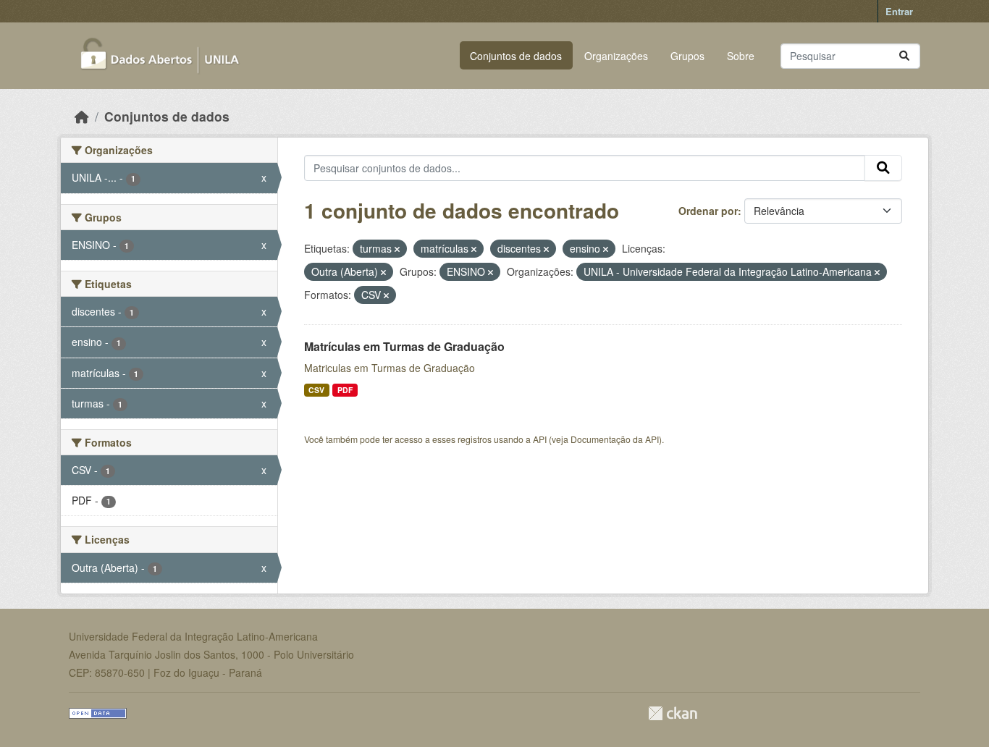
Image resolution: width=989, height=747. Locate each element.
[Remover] (397, 249)
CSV (316, 389)
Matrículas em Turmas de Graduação (404, 346)
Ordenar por (708, 210)
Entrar (899, 11)
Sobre (740, 55)
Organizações (616, 55)
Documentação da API (615, 439)
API (540, 439)
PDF (345, 389)
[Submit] (904, 56)
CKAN (672, 713)
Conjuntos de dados (516, 55)
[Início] (82, 116)
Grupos (687, 55)
